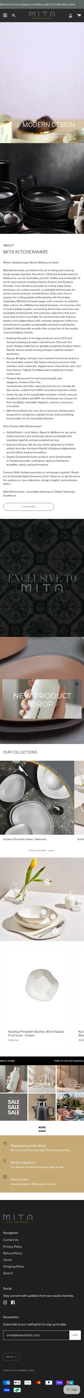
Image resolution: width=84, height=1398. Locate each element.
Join (75, 1335)
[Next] (79, 83)
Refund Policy (12, 1253)
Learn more (28, 507)
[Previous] (5, 83)
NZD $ (9, 1357)
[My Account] (70, 15)
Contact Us (11, 1240)
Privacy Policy (12, 1246)
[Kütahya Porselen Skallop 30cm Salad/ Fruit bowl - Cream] (37, 987)
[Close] (77, 683)
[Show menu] (5, 15)
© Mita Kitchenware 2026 (18, 1370)
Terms (7, 1260)
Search (8, 1273)
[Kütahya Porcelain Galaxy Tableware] (37, 798)
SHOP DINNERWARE (61, 134)
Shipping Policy (13, 1266)
